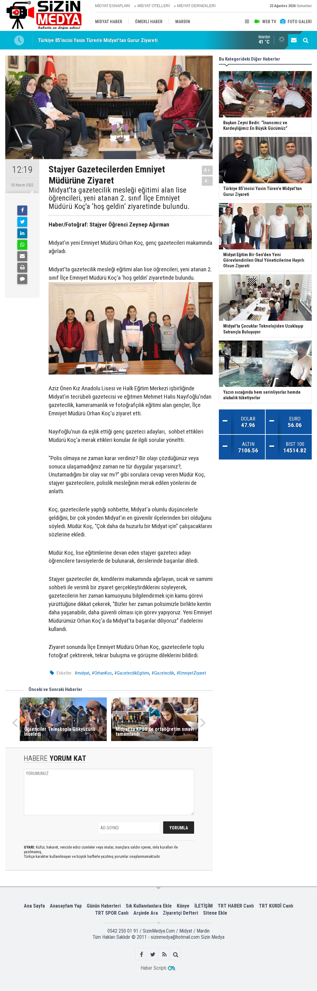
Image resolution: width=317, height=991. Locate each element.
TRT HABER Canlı (236, 906)
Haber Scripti (153, 968)
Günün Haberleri (104, 906)
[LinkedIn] (22, 233)
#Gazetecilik (162, 673)
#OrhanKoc (102, 673)
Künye (183, 906)
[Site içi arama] (305, 40)
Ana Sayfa (34, 906)
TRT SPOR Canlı (111, 913)
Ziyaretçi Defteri (180, 913)
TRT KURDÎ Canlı (276, 906)
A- (207, 181)
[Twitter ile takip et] (152, 954)
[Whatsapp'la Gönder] (22, 245)
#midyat (82, 673)
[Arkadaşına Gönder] (22, 256)
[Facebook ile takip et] (141, 954)
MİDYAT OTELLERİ (153, 6)
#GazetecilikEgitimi (131, 673)
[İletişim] (294, 40)
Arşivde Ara (145, 913)
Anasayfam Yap (66, 906)
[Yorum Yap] (22, 279)
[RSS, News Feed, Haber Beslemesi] (164, 954)
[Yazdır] (22, 268)
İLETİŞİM (203, 906)
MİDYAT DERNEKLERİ (196, 6)
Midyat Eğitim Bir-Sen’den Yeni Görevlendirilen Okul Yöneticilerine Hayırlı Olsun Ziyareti (131, 44)
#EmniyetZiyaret (191, 673)
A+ (207, 170)
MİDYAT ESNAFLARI (112, 6)
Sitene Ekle (215, 913)
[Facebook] (22, 210)
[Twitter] (22, 222)
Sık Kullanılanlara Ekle (149, 906)
